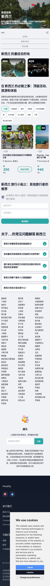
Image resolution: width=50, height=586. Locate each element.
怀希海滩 (21, 346)
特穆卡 (3, 343)
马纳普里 (38, 394)
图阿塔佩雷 (5, 375)
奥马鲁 (37, 321)
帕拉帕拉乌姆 (6, 317)
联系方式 (6, 512)
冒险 (22, 109)
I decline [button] (30, 572)
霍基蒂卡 (4, 336)
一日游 (5, 109)
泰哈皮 (3, 346)
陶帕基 (3, 356)
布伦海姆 (21, 317)
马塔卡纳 (21, 375)
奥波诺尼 (4, 394)
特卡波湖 (21, 371)
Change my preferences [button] (30, 577)
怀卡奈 (20, 324)
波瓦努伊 (21, 391)
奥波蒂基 (21, 362)
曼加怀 (37, 384)
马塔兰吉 (38, 375)
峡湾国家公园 (40, 397)
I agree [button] (30, 567)
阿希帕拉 (4, 368)
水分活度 (11, 115)
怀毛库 (37, 365)
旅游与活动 (25, 41)
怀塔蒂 (3, 371)
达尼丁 (20, 301)
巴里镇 (3, 397)
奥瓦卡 (3, 391)
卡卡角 (20, 397)
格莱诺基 (4, 384)
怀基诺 (20, 387)
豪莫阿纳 (38, 371)
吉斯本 (20, 314)
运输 (29, 115)
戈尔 (36, 352)
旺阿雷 (20, 308)
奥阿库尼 (4, 365)
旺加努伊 (38, 311)
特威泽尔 (21, 352)
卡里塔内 (4, 381)
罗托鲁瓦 (4, 308)
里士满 (20, 327)
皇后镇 (37, 336)
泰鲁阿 (20, 359)
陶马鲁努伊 (39, 330)
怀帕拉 (37, 387)
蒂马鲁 (3, 314)
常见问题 (25, 46)
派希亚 (37, 349)
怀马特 (20, 349)
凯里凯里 (4, 327)
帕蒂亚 (3, 378)
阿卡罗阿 (21, 365)
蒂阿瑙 (20, 333)
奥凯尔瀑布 (22, 381)
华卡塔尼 (4, 321)
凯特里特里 (39, 381)
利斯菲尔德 (39, 368)
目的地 (25, 36)
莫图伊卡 (38, 340)
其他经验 (14, 109)
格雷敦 (3, 349)
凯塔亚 (20, 356)
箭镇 (3, 387)
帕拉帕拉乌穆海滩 (8, 359)
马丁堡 (20, 336)
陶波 (36, 314)
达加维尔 (38, 327)
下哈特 (3, 301)
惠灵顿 (20, 298)
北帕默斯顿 (39, 301)
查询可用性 (25, 169)
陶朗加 (37, 298)
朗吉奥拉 (38, 324)
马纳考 (20, 378)
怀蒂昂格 (38, 359)
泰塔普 (20, 368)
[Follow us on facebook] (12, 494)
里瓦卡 (37, 362)
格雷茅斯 (38, 356)
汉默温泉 (21, 394)
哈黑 (36, 391)
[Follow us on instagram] (5, 494)
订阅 (38, 441)
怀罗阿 (20, 330)
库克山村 (21, 400)
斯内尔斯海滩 (23, 340)
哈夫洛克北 (39, 317)
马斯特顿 (21, 321)
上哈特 (20, 311)
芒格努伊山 (39, 343)
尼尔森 (3, 311)
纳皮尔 (3, 305)
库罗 (19, 384)
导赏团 (30, 109)
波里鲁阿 (21, 305)
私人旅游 (21, 115)
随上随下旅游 (7, 121)
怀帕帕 (37, 400)
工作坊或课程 (40, 109)
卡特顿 (3, 333)
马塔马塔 (4, 340)
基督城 (3, 298)
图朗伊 (37, 346)
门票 (35, 115)
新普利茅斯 (39, 305)
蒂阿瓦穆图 (22, 343)
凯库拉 (3, 362)
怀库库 (3, 403)
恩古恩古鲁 (39, 378)
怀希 (36, 333)
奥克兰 (3, 324)
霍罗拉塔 (4, 400)
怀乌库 (3, 330)
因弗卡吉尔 (39, 308)
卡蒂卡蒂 (4, 352)
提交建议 (25, 221)
